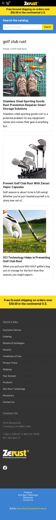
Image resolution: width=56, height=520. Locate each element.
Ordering (7, 336)
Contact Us (8, 402)
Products (7, 382)
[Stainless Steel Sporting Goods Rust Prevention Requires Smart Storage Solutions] (24, 75)
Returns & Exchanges (13, 343)
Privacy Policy (10, 363)
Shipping (7, 369)
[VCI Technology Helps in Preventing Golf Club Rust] (24, 231)
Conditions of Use (12, 356)
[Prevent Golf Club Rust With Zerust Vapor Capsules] (24, 157)
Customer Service (12, 330)
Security (7, 349)
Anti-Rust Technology (14, 389)
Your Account (9, 376)
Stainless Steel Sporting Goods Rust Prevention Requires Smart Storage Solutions (24, 105)
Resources (8, 395)
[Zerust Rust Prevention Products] (31, 3)
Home (6, 49)
